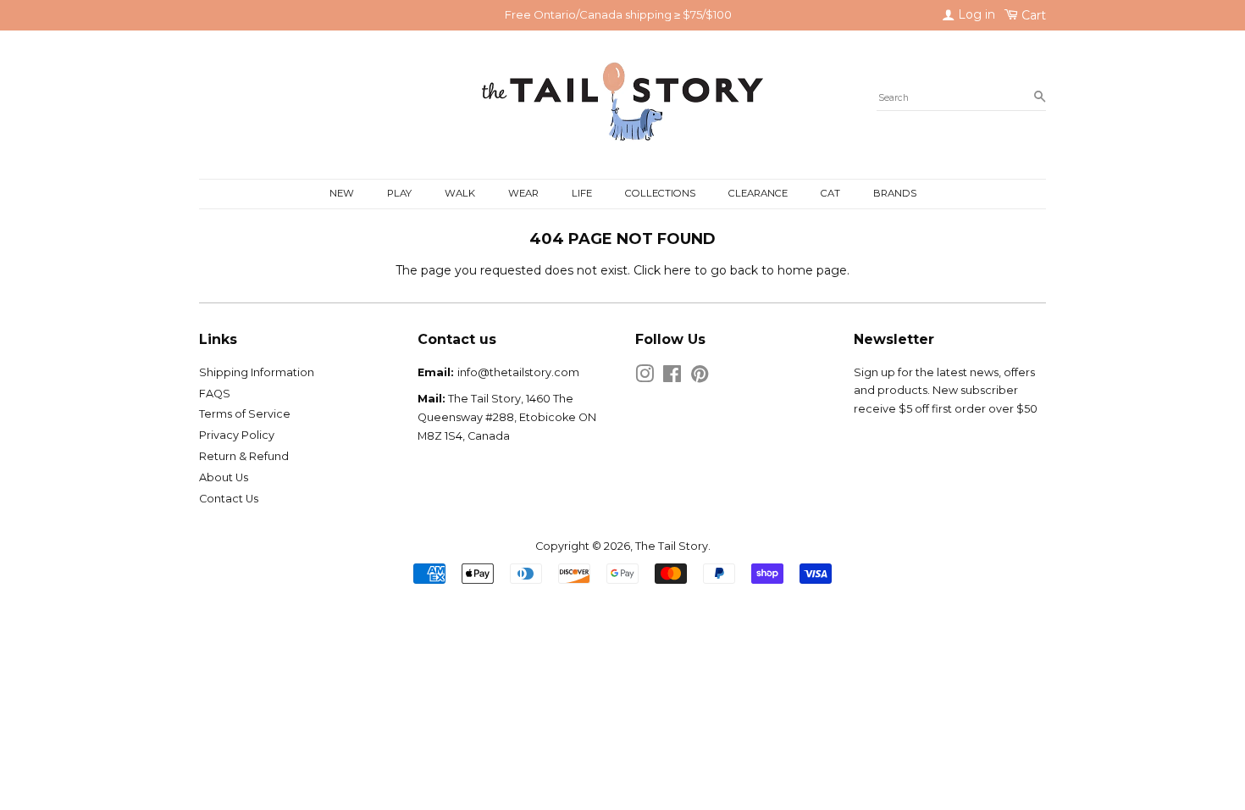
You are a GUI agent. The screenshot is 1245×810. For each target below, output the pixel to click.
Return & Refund (244, 456)
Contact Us (228, 498)
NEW (341, 193)
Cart (1032, 15)
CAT (830, 193)
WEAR (523, 193)
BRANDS (894, 193)
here (677, 270)
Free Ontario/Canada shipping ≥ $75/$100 (618, 14)
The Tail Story (671, 546)
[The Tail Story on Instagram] (644, 377)
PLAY (399, 193)
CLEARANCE (758, 193)
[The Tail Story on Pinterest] (699, 377)
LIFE (582, 193)
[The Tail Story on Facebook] (672, 377)
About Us (223, 477)
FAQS (214, 393)
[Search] (1039, 97)
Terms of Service (244, 414)
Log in (975, 14)
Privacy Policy (236, 435)
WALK (460, 193)
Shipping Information (256, 372)
